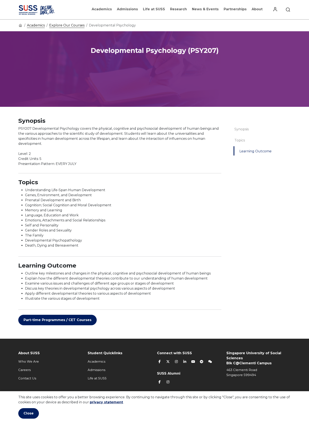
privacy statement (106, 402)
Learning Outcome (255, 151)
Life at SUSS (154, 9)
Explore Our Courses (67, 25)
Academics (102, 9)
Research (178, 9)
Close (29, 413)
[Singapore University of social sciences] (43, 9)
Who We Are (28, 361)
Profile (275, 9)
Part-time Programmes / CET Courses (57, 320)
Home (20, 25)
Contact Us (27, 378)
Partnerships (235, 9)
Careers (24, 370)
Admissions (127, 9)
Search (288, 10)
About (257, 9)
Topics (239, 140)
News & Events (205, 9)
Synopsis (241, 129)
